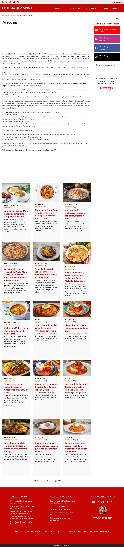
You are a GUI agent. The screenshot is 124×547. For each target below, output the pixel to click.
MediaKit (18, 531)
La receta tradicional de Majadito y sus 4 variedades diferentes (46, 328)
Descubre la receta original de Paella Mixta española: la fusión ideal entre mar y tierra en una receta (15, 274)
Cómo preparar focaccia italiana (60, 509)
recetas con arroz (80, 67)
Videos (105, 8)
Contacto (48, 531)
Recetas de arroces (21, 15)
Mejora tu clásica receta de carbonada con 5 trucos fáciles (16, 331)
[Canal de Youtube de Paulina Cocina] (3, 2)
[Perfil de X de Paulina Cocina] (18, 2)
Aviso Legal (61, 531)
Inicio (4, 15)
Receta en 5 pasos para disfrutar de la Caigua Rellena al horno (46, 387)
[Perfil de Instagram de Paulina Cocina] (6, 2)
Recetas (58, 8)
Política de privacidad (99, 531)
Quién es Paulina (33, 531)
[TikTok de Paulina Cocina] (14, 2)
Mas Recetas (91, 8)
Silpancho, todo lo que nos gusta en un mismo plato (76, 328)
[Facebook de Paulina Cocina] (10, 2)
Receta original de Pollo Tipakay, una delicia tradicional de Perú (76, 387)
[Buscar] (117, 19)
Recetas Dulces (74, 8)
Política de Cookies (77, 531)
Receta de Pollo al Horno (58, 506)
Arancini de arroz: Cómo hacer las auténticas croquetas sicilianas (16, 214)
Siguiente (57, 481)
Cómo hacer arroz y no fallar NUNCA (61, 143)
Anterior (35, 481)
